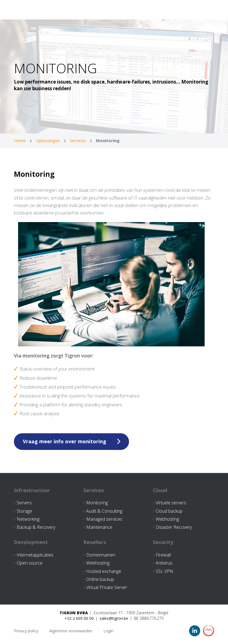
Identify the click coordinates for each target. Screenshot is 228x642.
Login (108, 630)
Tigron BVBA (74, 612)
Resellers (94, 542)
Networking (28, 519)
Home (20, 140)
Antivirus (164, 563)
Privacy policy (26, 630)
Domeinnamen (100, 555)
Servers (24, 503)
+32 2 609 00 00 (79, 618)
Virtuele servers (171, 503)
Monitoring (97, 503)
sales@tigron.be (114, 618)
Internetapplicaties (35, 555)
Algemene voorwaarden (70, 630)
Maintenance (99, 527)
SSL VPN (164, 571)
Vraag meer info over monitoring (64, 441)
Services (78, 140)
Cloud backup (169, 511)
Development (31, 542)
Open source (30, 563)
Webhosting (167, 519)
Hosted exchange (103, 571)
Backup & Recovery (36, 527)
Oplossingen (48, 140)
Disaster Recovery (174, 527)
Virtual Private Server (106, 587)
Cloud (160, 490)
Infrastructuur (32, 490)
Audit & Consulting (104, 511)
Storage (24, 511)
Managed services (104, 519)
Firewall (163, 555)
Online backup (100, 579)
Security (163, 542)
